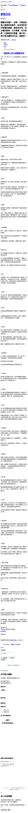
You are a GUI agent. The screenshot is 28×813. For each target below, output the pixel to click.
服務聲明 (17, 789)
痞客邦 (12, 640)
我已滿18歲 (3, 810)
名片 (5, 46)
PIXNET (7, 788)
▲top (2, 647)
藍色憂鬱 (3, 631)
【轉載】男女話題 (15, 644)
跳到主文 (3, 18)
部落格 (5, 44)
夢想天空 (6, 14)
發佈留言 (3, 659)
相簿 (5, 43)
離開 (9, 810)
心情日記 (13, 39)
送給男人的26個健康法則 (14, 53)
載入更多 (3, 650)
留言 (15, 640)
